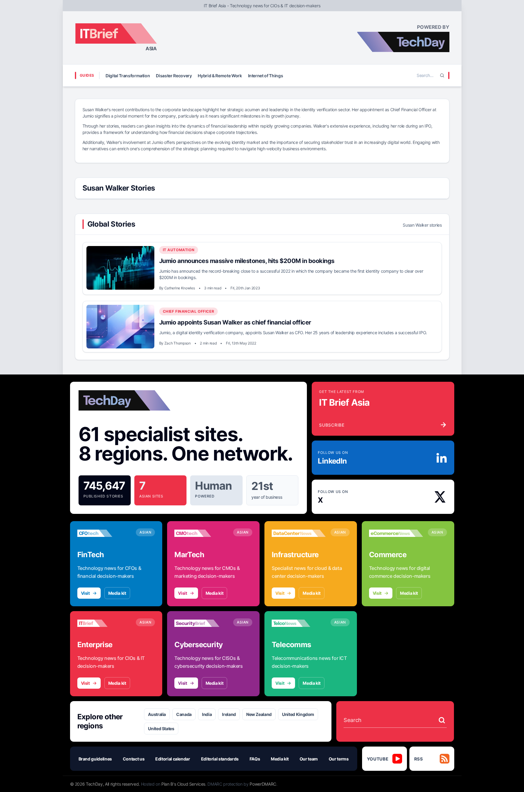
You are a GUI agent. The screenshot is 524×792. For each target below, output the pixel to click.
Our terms (339, 758)
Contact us (134, 758)
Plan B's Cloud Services (183, 784)
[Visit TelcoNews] (299, 623)
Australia (157, 714)
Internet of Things (265, 75)
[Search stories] (442, 720)
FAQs (255, 758)
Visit (85, 593)
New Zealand (259, 714)
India (207, 714)
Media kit (117, 593)
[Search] (442, 75)
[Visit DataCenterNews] (299, 533)
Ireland (229, 714)
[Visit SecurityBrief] (201, 623)
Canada (184, 714)
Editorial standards (220, 758)
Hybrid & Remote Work (220, 75)
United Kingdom (298, 714)
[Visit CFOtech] (104, 533)
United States (161, 728)
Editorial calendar (172, 758)
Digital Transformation (128, 75)
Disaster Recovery (174, 75)
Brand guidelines (95, 758)
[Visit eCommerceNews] (396, 533)
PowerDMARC (263, 784)
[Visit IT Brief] (104, 623)
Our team (309, 758)
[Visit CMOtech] (201, 533)
